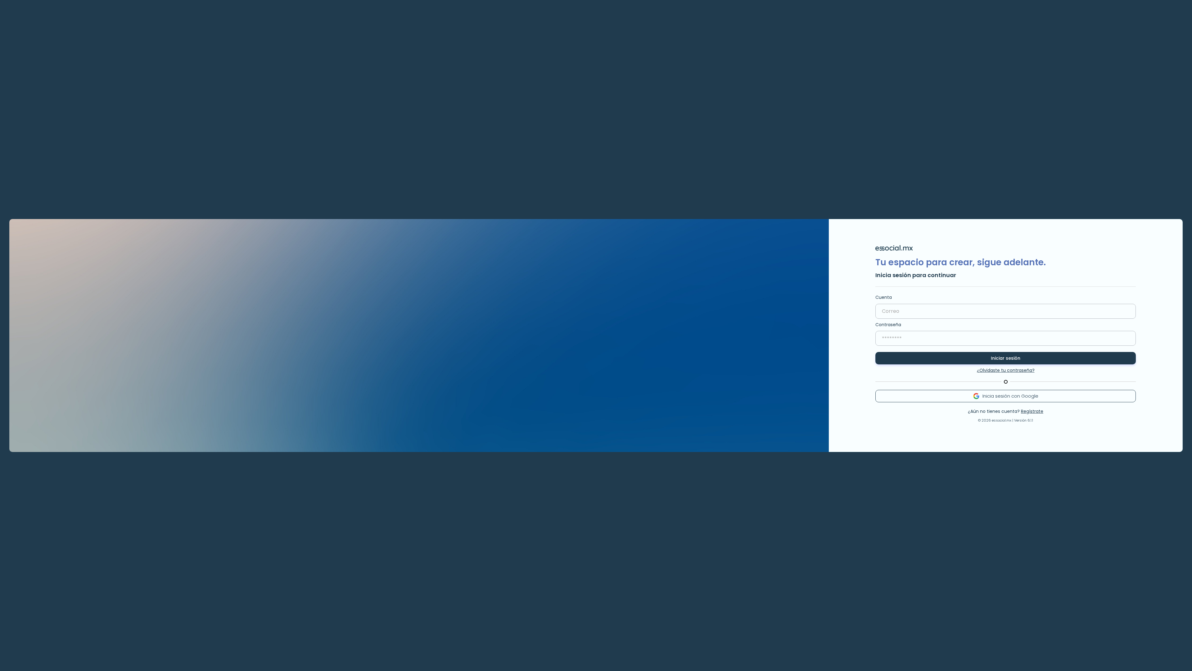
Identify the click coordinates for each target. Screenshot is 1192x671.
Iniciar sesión (1005, 358)
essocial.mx (1001, 420)
